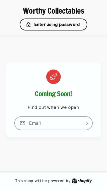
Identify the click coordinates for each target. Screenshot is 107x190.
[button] (53, 24)
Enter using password (57, 24)
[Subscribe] (86, 123)
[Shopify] (82, 180)
